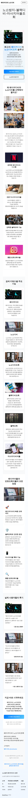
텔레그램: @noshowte (10, 749)
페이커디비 (7, 764)
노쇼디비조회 (14, 764)
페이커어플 (20, 764)
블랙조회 (11, 766)
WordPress (5, 795)
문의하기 (24, 2)
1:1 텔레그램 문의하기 (14, 717)
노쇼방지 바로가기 (14, 77)
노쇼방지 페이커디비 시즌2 (10, 773)
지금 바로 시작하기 (14, 71)
